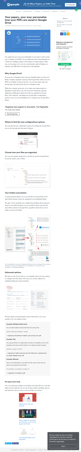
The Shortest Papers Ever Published (27, 438)
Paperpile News (27, 11)
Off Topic (62, 11)
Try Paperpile (70, 5)
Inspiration (55, 11)
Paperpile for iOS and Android (26, 405)
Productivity (46, 11)
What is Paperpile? (30, 450)
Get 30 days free (12, 114)
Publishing (37, 11)
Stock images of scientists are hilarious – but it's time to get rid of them (27, 422)
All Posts (18, 11)
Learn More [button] (60, 441)
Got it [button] (63, 446)
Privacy (40, 450)
